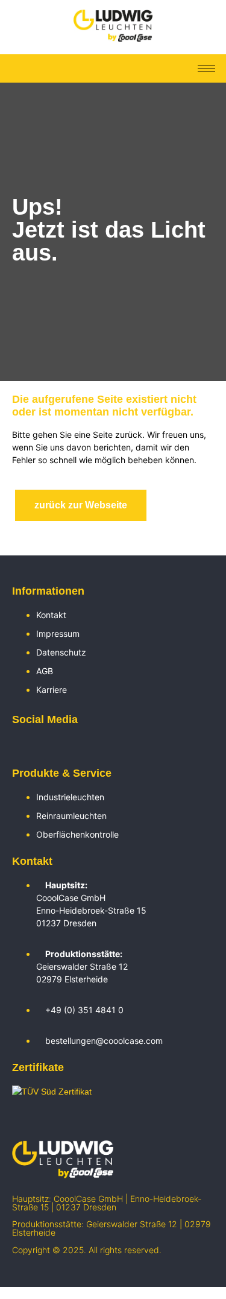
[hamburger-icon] (206, 68)
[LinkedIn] (18, 747)
